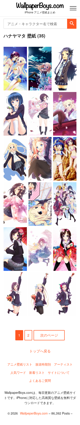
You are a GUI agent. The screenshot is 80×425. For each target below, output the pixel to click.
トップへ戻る (40, 350)
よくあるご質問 (40, 380)
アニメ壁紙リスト (19, 364)
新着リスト (37, 372)
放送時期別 (43, 364)
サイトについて (59, 372)
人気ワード (18, 372)
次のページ (49, 335)
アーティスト (63, 364)
